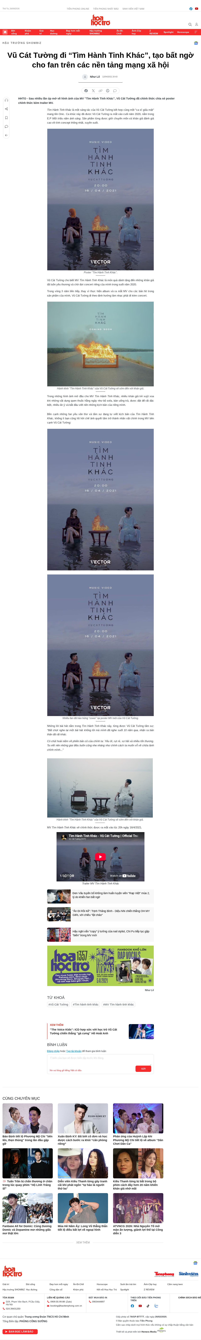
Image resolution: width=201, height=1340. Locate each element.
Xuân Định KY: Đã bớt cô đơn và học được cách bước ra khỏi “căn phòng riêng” (82, 1140)
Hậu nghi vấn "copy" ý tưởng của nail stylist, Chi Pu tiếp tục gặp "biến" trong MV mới (111, 933)
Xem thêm (195, 32)
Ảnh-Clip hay (136, 32)
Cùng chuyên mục (21, 1098)
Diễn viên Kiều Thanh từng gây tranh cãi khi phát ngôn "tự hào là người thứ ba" (82, 1185)
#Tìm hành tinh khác (85, 1004)
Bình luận (6, 126)
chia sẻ (86, 91)
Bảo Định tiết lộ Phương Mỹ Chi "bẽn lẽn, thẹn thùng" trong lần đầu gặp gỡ (27, 1140)
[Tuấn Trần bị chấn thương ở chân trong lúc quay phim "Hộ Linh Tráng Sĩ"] (28, 1163)
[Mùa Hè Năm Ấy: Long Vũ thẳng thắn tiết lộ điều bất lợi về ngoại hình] (83, 1208)
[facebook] (191, 8)
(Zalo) (69, 1301)
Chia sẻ (6, 109)
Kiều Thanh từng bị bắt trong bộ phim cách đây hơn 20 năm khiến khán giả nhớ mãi (135, 1185)
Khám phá (28, 32)
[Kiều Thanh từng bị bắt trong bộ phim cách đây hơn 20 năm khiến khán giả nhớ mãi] (138, 1163)
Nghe (6, 100)
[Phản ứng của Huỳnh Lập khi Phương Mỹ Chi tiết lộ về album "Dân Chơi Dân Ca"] (138, 1118)
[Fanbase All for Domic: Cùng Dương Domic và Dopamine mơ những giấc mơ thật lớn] (28, 1208)
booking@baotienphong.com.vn (66, 1305)
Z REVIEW (153, 32)
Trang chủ (5, 32)
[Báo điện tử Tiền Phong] (164, 1275)
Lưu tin (6, 118)
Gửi (143, 1068)
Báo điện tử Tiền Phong (100, 20)
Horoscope (183, 32)
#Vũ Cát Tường (58, 1004)
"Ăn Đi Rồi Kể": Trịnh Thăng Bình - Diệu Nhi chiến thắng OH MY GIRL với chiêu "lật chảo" (111, 913)
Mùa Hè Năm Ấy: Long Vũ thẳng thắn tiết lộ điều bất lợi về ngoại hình (82, 1228)
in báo (108, 91)
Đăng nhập (53, 1051)
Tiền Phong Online (78, 9)
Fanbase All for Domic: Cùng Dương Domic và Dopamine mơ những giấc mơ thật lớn (27, 1230)
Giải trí (41, 32)
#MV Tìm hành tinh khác (118, 1004)
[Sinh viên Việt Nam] (188, 1275)
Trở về (6, 135)
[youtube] (196, 8)
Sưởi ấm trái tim (128, 1284)
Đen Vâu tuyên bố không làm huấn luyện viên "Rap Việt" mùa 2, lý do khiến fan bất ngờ (111, 895)
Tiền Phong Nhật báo (106, 9)
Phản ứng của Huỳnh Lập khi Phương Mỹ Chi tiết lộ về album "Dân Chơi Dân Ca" (138, 1140)
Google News (195, 43)
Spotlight (169, 32)
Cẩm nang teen (175, 1284)
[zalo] (158, 1306)
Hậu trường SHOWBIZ (96, 32)
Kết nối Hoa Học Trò (107, 1289)
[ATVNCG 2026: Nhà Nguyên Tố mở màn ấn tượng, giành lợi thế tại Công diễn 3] (138, 1208)
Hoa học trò (12, 1271)
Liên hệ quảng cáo (58, 1297)
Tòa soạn (8, 1297)
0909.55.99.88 (57, 1301)
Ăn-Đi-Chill (120, 32)
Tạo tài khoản (73, 1051)
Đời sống (14, 32)
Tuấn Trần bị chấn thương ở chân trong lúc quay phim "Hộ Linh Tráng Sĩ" (27, 1185)
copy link (100, 91)
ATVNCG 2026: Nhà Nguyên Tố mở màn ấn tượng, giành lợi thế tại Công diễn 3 (138, 1230)
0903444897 (98, 1301)
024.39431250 (13, 1308)
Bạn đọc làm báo (21, 1331)
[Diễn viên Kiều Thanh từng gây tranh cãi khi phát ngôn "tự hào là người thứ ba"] (83, 1163)
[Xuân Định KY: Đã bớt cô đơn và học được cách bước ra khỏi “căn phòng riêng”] (83, 1118)
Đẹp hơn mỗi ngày (73, 32)
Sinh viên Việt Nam (133, 9)
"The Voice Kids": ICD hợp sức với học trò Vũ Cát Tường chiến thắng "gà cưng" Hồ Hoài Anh (83, 1031)
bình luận (115, 91)
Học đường (53, 32)
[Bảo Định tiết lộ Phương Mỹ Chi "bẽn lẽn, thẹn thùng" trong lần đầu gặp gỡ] (28, 1118)
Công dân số (56, 1289)
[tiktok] (149, 1306)
